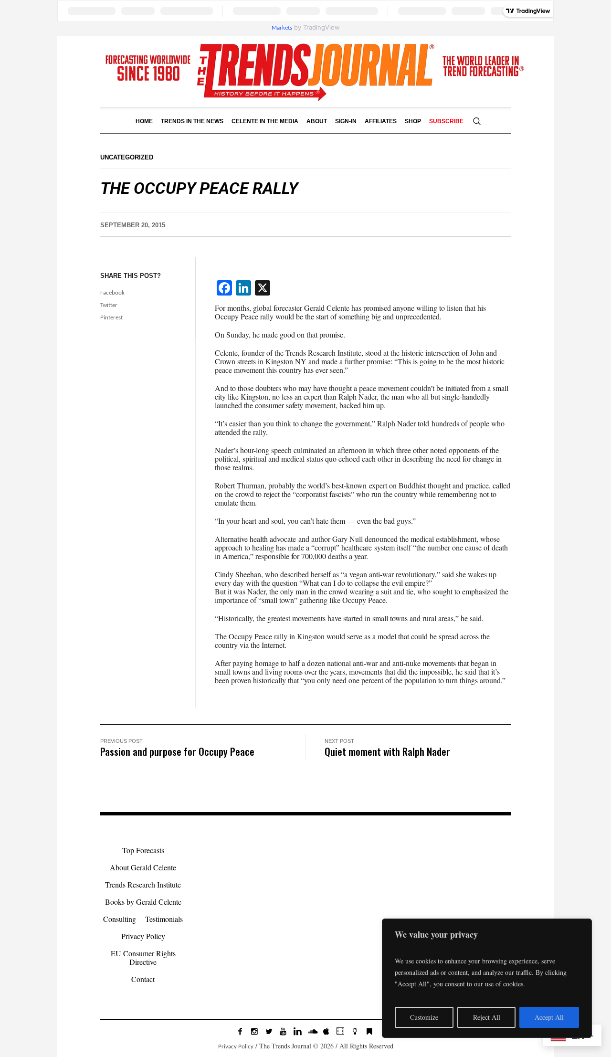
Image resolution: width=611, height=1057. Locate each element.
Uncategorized (126, 157)
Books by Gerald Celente (143, 902)
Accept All (549, 1017)
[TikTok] (340, 1031)
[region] (487, 978)
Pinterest (111, 318)
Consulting (119, 919)
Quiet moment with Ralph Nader (387, 751)
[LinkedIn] (297, 1031)
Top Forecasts (143, 850)
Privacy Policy (143, 936)
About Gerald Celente (143, 867)
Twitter (108, 305)
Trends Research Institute (143, 884)
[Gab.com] (369, 1031)
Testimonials (164, 919)
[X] (268, 1031)
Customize (424, 1017)
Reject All (486, 1017)
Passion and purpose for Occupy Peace (177, 751)
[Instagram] (254, 1031)
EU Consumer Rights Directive (143, 957)
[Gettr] (354, 1031)
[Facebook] (240, 1031)
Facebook (112, 293)
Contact (143, 979)
